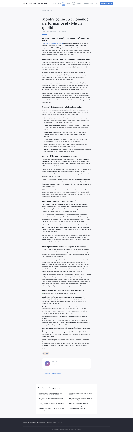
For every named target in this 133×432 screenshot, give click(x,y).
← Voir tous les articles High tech (51, 373)
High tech (63, 3)
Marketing (80, 3)
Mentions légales (51, 422)
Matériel (86, 3)
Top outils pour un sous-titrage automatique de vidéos (51, 398)
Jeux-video (73, 3)
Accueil (54, 3)
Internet (69, 3)
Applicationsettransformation (36, 3)
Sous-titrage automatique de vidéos (78, 403)
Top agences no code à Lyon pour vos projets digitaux (80, 393)
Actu (59, 3)
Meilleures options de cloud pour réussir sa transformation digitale (80, 398)
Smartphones (93, 3)
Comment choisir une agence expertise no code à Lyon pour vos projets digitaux (50, 393)
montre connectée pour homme (53, 43)
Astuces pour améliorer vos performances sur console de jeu (51, 404)
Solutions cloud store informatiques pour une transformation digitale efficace (81, 407)
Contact (60, 422)
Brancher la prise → (106, 3)
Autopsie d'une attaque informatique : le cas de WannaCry (51, 409)
